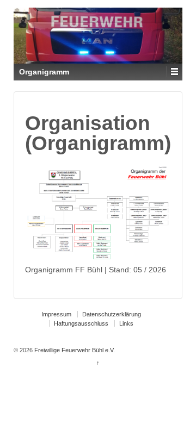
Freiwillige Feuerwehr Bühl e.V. (74, 350)
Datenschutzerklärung (111, 314)
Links (126, 323)
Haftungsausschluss (81, 323)
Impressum (56, 314)
